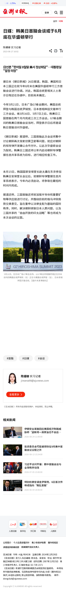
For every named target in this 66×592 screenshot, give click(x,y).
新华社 (23, 531)
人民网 (53, 531)
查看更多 (14, 394)
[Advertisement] (33, 323)
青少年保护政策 (39, 542)
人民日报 (12, 531)
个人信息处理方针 (21, 542)
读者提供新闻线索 (11, 547)
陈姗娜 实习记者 (12, 47)
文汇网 (33, 531)
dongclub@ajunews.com (15, 578)
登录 (47, 12)
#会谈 (41, 358)
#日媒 (25, 358)
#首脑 (10, 358)
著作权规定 (53, 542)
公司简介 (7, 542)
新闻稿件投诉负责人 (30, 546)
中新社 (43, 531)
